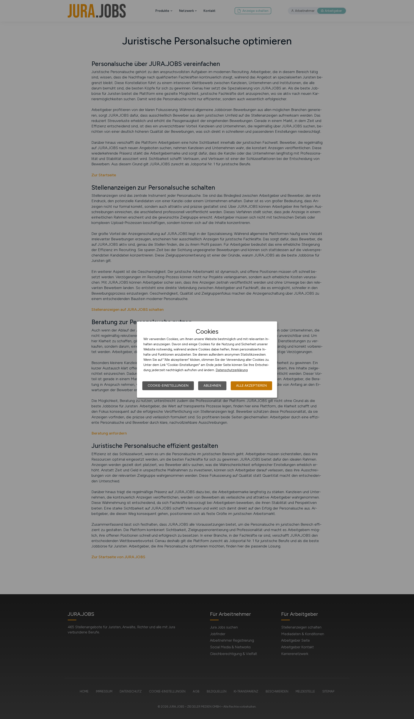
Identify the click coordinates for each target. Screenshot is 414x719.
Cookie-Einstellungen (168, 386)
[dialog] (207, 359)
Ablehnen (212, 386)
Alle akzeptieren (251, 386)
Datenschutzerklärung (232, 370)
